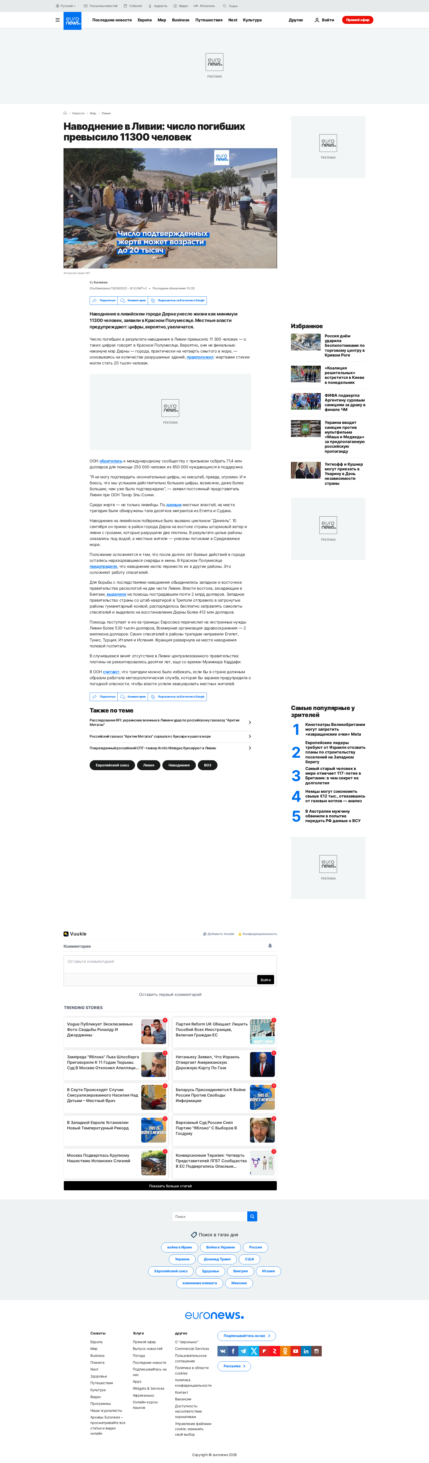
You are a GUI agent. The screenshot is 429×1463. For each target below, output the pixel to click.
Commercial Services (192, 1348)
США (249, 1259)
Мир (162, 19)
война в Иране (179, 1247)
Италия (268, 1271)
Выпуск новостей (147, 1348)
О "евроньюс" (187, 1342)
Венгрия (240, 1271)
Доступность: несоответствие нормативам (188, 1411)
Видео (95, 1396)
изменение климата (199, 1283)
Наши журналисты (106, 1410)
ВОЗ (207, 765)
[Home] (65, 113)
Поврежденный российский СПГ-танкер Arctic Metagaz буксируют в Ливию (153, 748)
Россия (255, 1247)
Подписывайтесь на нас (244, 1335)
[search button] (225, 6)
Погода (139, 1355)
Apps (137, 1381)
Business (180, 19)
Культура (252, 19)
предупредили (103, 566)
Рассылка (232, 1366)
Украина (182, 1259)
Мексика (239, 1283)
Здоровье (210, 1271)
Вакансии (183, 1399)
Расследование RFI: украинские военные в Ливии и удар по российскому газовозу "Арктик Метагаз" (164, 722)
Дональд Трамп (217, 1259)
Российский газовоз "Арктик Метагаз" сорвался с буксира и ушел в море (150, 736)
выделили (116, 594)
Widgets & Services (148, 1388)
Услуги (138, 1333)
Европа (145, 19)
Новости (78, 113)
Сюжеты (97, 1333)
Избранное (307, 326)
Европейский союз (112, 765)
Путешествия (208, 19)
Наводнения (179, 765)
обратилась (111, 460)
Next (232, 19)
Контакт (181, 1392)
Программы (100, 1403)
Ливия (106, 113)
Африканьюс (143, 1395)
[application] (170, 208)
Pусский (66, 6)
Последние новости (112, 19)
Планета (97, 1362)
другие (181, 1333)
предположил (200, 357)
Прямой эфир (357, 20)
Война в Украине (220, 1247)
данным (173, 504)
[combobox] (250, 6)
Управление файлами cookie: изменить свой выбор (193, 1428)
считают (111, 671)
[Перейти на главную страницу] (72, 21)
